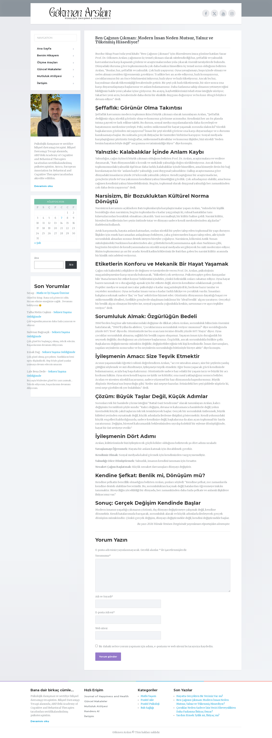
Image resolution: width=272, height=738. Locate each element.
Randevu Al (91, 711)
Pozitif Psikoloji (150, 703)
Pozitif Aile (147, 700)
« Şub (37, 243)
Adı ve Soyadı (104, 596)
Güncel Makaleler (49, 69)
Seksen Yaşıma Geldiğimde (58, 352)
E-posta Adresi (105, 612)
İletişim (42, 83)
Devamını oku (43, 186)
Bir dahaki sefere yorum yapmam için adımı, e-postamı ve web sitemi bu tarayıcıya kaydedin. (156, 646)
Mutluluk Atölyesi (49, 76)
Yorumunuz (103, 555)
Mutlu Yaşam (148, 696)
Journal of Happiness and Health (106, 696)
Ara (36, 258)
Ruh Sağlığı (147, 707)
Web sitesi (101, 628)
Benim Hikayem (48, 55)
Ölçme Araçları (47, 62)
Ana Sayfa (44, 48)
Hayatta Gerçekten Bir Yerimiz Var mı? (199, 696)
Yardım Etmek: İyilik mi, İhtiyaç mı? (197, 715)
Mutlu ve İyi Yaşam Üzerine (52, 293)
